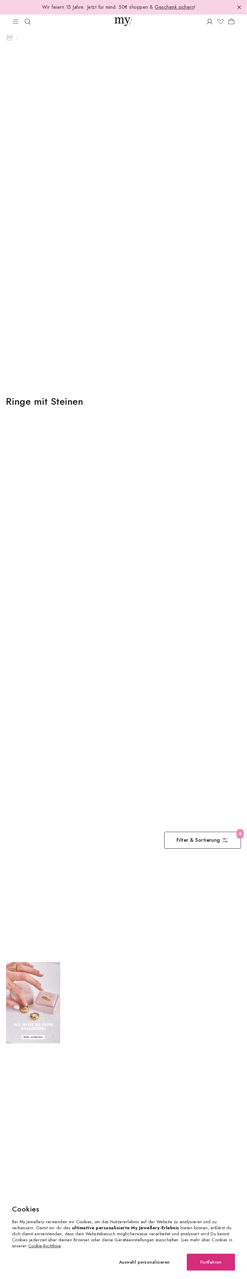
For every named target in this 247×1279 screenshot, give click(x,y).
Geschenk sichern (174, 7)
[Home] (9, 37)
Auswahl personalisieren (144, 1262)
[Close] (239, 7)
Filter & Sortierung (198, 840)
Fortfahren (211, 1262)
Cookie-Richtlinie (44, 1246)
